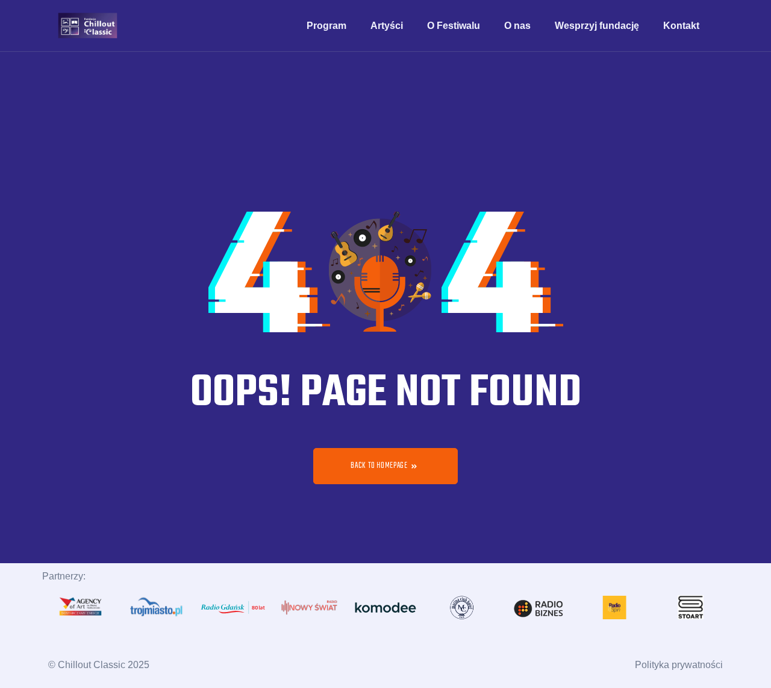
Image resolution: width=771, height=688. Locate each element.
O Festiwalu (453, 26)
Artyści (386, 26)
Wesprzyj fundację (597, 26)
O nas (517, 26)
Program (326, 26)
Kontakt (681, 26)
